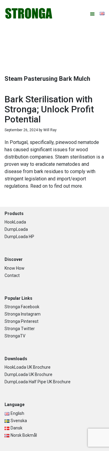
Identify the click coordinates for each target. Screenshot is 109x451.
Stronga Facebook (22, 306)
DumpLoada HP (19, 236)
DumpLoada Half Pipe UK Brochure (38, 381)
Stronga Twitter (20, 328)
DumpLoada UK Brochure (28, 374)
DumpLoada (16, 229)
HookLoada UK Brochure (28, 367)
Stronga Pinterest (21, 321)
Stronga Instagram (23, 314)
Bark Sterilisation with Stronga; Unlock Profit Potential (49, 109)
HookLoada (15, 222)
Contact (12, 275)
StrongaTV (15, 335)
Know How (15, 268)
